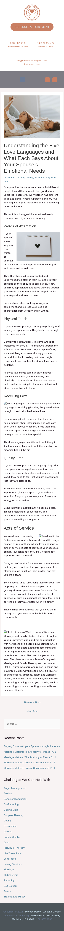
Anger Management (15, 788)
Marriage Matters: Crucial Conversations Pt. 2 (29, 762)
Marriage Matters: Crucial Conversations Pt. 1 (29, 768)
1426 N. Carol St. (46, 43)
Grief (6, 842)
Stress (7, 891)
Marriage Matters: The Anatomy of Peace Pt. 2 (30, 752)
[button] (22, 79)
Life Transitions (12, 853)
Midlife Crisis (11, 875)
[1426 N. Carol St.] (46, 36)
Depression (10, 826)
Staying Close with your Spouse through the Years (32, 746)
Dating (29, 177)
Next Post (32, 711)
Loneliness (10, 858)
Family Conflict (12, 837)
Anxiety (8, 793)
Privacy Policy (33, 911)
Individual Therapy (14, 847)
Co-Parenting (11, 804)
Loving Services (13, 864)
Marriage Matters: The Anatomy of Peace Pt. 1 (30, 757)
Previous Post (32, 702)
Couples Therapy (14, 177)
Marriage (9, 869)
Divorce (8, 831)
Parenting (39, 177)
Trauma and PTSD (14, 896)
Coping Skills (11, 810)
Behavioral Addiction (15, 799)
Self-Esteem (10, 886)
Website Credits (52, 911)
